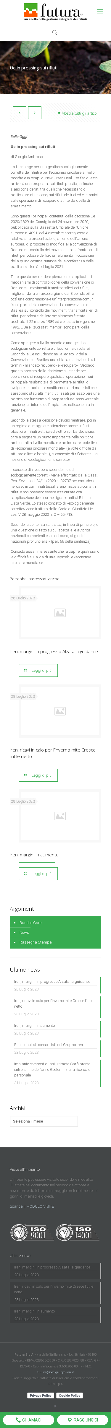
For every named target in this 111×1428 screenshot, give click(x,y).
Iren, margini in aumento (34, 855)
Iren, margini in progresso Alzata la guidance (54, 651)
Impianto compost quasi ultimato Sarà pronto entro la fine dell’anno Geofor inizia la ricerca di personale (52, 1069)
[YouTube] (55, 1406)
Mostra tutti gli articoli (80, 113)
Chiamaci (31, 1420)
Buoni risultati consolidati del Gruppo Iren (48, 1044)
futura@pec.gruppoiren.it (55, 1372)
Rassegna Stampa (36, 942)
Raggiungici (85, 1420)
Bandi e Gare (30, 922)
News (24, 932)
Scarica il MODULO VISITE (32, 1206)
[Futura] (55, 12)
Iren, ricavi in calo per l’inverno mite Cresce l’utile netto (53, 1003)
